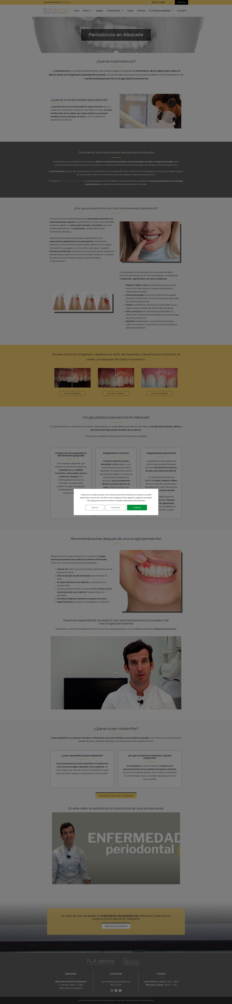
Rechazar (115, 508)
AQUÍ (93, 501)
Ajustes (94, 508)
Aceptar (137, 508)
